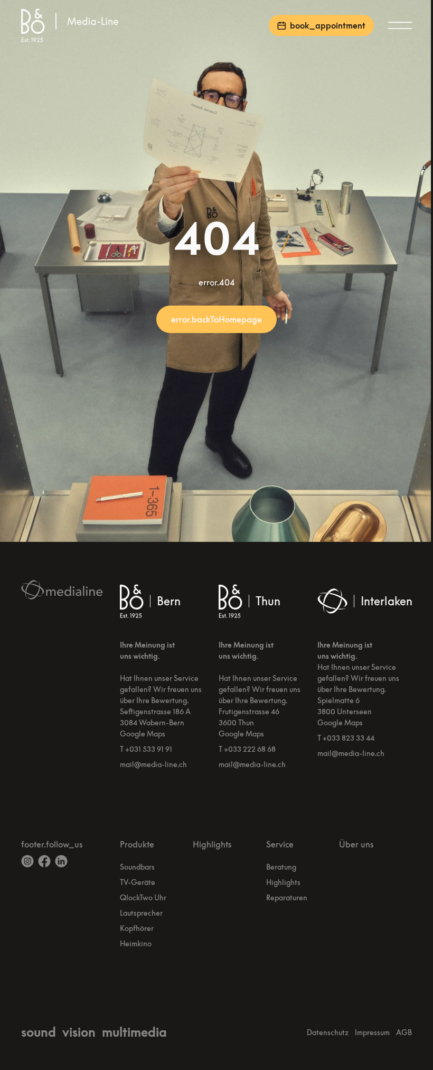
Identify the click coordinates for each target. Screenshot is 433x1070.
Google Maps (142, 733)
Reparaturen (286, 897)
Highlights (212, 844)
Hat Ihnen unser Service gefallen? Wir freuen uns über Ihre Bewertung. (161, 689)
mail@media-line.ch (153, 764)
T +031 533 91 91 (146, 748)
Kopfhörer (137, 928)
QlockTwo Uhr (143, 897)
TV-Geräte (137, 882)
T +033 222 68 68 (247, 748)
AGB (404, 1032)
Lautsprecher (141, 912)
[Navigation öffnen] (399, 25)
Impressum (372, 1032)
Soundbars (137, 866)
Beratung (281, 866)
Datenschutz (328, 1032)
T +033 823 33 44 (345, 737)
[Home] (72, 25)
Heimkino (136, 943)
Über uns (356, 844)
